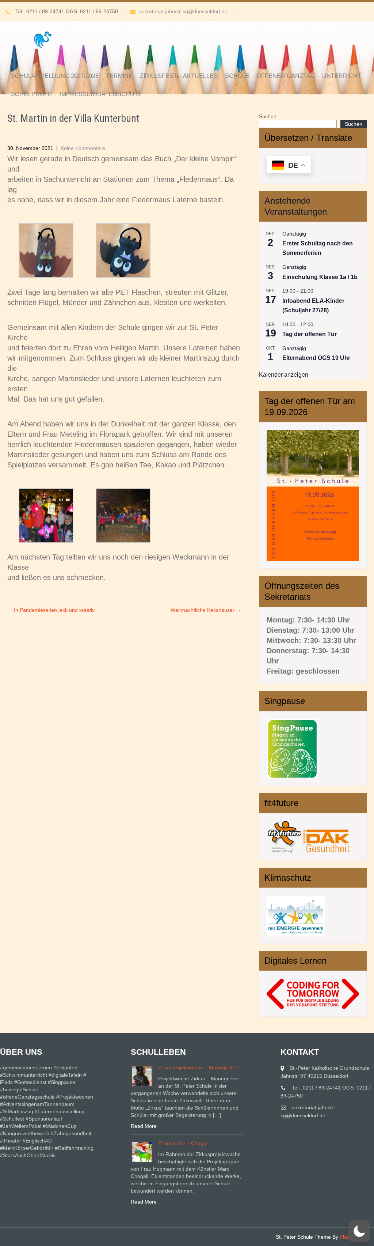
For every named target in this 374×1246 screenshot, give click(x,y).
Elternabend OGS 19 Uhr (316, 358)
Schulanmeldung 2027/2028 (55, 76)
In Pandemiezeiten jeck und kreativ (51, 610)
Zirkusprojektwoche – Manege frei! (198, 1067)
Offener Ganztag (286, 76)
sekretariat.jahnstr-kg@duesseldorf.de (183, 11)
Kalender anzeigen (283, 375)
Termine (119, 76)
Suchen (267, 116)
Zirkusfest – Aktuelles (179, 76)
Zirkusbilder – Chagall (183, 1143)
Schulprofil (32, 94)
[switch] (359, 1231)
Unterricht (341, 76)
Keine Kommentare (83, 148)
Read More (144, 1126)
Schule (237, 76)
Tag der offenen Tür (309, 334)
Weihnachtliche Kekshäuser (206, 610)
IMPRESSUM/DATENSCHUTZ (101, 94)
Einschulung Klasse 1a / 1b (320, 277)
